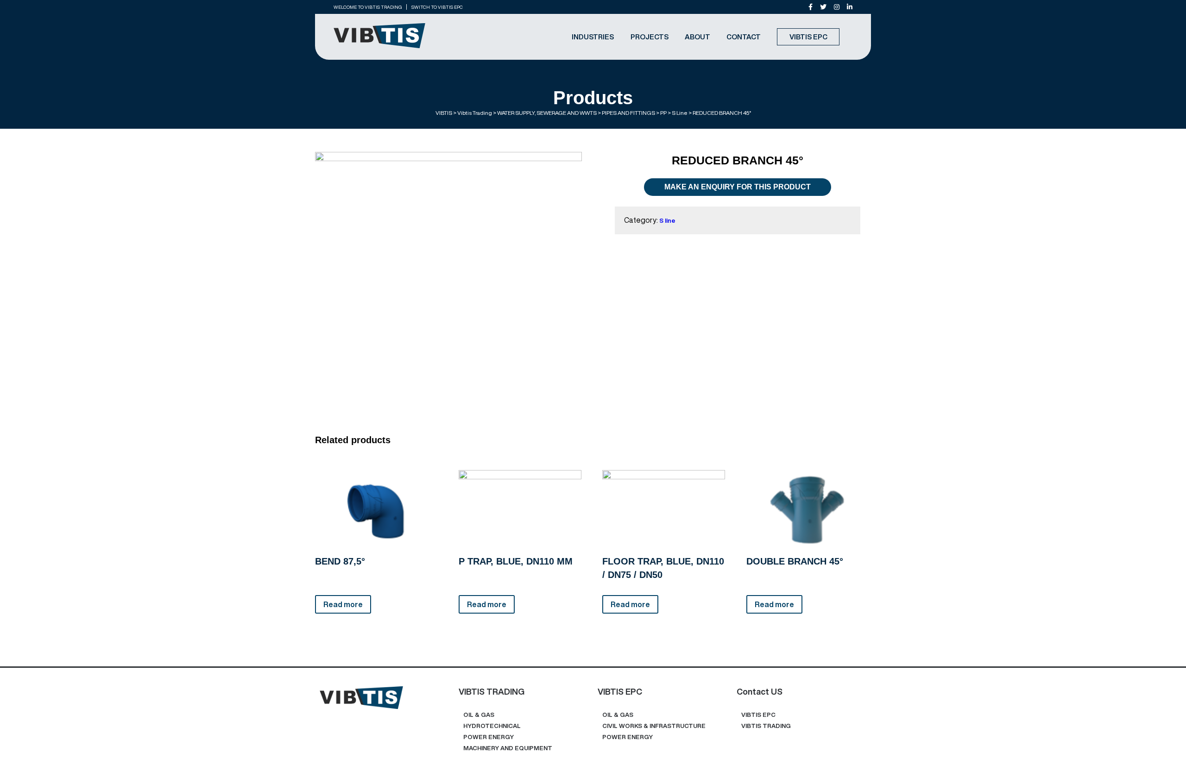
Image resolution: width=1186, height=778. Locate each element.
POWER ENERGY (488, 737)
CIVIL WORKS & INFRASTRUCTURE (654, 726)
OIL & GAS (478, 715)
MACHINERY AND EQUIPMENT (507, 748)
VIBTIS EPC (808, 36)
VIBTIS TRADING (766, 726)
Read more (343, 604)
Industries (593, 36)
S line (667, 221)
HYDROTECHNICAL (492, 726)
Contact (743, 36)
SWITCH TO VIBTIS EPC (437, 7)
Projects (650, 36)
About (697, 36)
